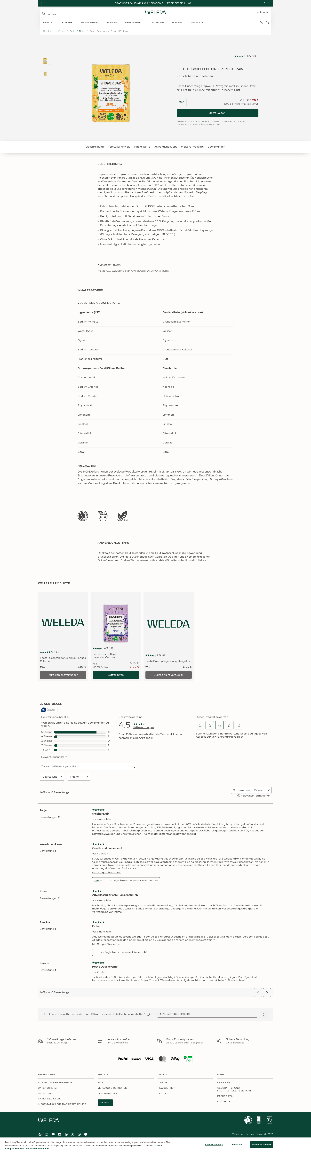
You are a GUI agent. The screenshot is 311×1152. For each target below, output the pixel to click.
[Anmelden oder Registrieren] (261, 22)
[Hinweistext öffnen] (148, 1014)
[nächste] (269, 3)
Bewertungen (216, 146)
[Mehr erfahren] (83, 516)
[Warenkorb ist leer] (267, 22)
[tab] (45, 60)
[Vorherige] (264, 3)
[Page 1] (45, 60)
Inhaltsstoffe (142, 146)
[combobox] (181, 102)
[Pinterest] (66, 1134)
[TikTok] (86, 1134)
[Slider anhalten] (42, 3)
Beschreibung (95, 146)
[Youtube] (53, 1134)
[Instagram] (46, 1134)
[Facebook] (40, 1134)
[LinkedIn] (60, 1134)
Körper (62, 31)
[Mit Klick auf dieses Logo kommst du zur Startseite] (155, 12)
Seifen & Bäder (78, 31)
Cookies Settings (214, 1144)
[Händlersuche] (264, 1014)
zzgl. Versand (203, 121)
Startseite (48, 31)
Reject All (237, 1144)
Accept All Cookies (261, 1144)
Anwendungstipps (165, 146)
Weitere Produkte (192, 146)
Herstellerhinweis (119, 146)
